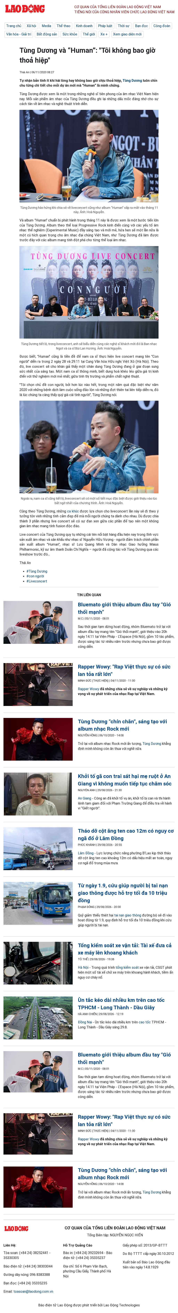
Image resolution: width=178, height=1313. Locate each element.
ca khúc (73, 511)
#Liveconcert (36, 581)
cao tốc (145, 1022)
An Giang (84, 798)
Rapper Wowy (88, 689)
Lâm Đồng (86, 853)
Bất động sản (47, 34)
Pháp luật (105, 26)
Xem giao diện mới (127, 34)
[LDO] (38, 623)
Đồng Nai (85, 1022)
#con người (35, 576)
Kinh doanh (84, 26)
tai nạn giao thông (127, 915)
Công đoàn (161, 26)
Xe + (104, 34)
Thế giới (89, 34)
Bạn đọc (141, 26)
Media (46, 26)
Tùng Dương (132, 80)
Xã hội (31, 26)
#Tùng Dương (36, 571)
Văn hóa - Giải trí (18, 34)
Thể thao (63, 26)
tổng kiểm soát (127, 967)
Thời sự (124, 26)
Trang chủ (13, 26)
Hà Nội (83, 967)
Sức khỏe (70, 34)
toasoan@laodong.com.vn (33, 1291)
